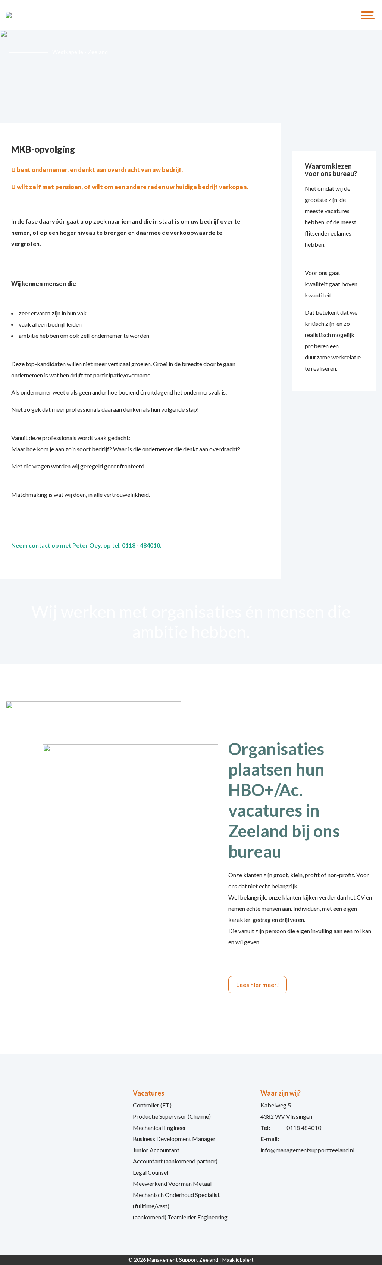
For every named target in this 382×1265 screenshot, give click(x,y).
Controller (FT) (152, 1105)
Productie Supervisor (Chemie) (172, 1116)
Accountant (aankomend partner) (175, 1161)
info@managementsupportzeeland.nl (307, 1149)
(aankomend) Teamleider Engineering (180, 1217)
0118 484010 (303, 1127)
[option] (191, 76)
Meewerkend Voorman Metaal (172, 1183)
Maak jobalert (238, 1259)
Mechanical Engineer (159, 1127)
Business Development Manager (174, 1138)
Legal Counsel (150, 1172)
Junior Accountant (156, 1149)
